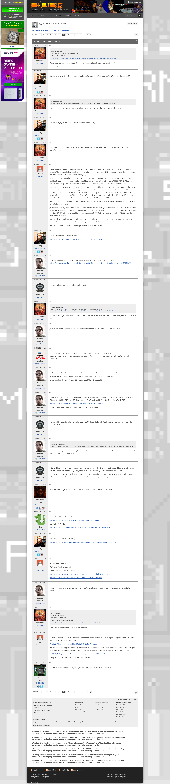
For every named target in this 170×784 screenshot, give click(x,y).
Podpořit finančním (12, 2)
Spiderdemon (40, 276)
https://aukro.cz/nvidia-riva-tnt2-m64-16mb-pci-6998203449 (74, 520)
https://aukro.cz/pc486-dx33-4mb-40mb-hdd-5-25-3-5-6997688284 (77, 403)
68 (51, 34)
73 (72, 34)
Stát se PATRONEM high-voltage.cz (12, 9)
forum (58, 15)
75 (80, 34)
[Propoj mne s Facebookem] (40, 508)
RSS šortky (65, 770)
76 (88, 34)
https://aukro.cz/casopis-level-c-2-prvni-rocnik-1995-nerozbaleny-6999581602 (81, 574)
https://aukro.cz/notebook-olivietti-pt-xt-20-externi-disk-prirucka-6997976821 (81, 527)
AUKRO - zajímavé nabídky (60, 30)
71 (64, 34)
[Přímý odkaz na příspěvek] (50, 45)
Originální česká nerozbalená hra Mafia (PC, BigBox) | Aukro (73, 644)
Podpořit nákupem (13, 24)
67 (47, 34)
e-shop (50, 15)
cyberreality (49, 705)
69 (55, 34)
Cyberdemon (40, 63)
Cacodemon (40, 570)
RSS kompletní (38, 770)
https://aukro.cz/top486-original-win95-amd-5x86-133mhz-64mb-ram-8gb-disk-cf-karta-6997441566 (90, 263)
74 (76, 34)
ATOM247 (78, 15)
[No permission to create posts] (136, 34)
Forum (35, 30)
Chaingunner (40, 645)
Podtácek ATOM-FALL (9, 47)
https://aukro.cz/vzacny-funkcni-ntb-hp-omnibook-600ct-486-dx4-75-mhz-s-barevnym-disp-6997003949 (84, 58)
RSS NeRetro (78, 770)
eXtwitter (117, 774)
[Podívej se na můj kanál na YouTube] (41, 92)
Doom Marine (40, 89)
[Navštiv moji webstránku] (37, 508)
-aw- (32, 779)
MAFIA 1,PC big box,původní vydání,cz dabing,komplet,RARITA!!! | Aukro (78, 654)
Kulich (40, 678)
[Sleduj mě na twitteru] (38, 92)
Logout (118, 716)
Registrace (137, 2)
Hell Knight (40, 683)
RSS (136, 40)
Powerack (40, 500)
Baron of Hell (40, 530)
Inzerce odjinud (44, 30)
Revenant (40, 176)
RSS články (52, 770)
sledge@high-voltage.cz (40, 777)
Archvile (40, 297)
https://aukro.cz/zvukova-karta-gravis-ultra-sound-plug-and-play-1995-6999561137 (83, 542)
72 (68, 34)
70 (59, 34)
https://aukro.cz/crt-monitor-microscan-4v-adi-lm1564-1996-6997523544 (79, 239)
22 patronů (6, 14)
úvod (32, 15)
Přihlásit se (129, 2)
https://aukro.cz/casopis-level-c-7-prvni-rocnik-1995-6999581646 (76, 577)
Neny (117, 712)
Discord (116, 777)
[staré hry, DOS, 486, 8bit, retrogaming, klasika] (45, 4)
